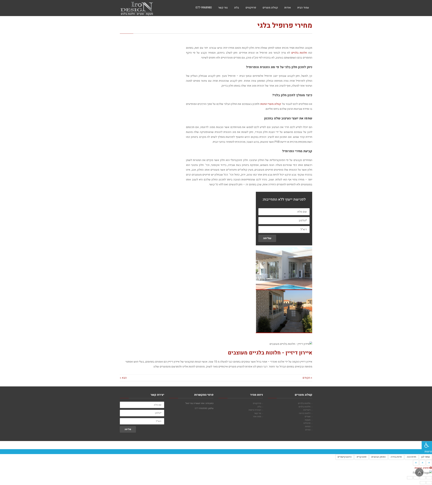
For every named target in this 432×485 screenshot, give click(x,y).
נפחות (307, 426)
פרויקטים (257, 403)
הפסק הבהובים (378, 457)
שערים (307, 416)
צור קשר (257, 413)
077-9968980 (201, 408)
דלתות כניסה (304, 413)
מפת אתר (257, 416)
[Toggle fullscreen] (416, 477)
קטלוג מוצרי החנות (270, 104)
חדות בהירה (396, 457)
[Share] (423, 477)
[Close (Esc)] (429, 477)
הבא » (123, 378)
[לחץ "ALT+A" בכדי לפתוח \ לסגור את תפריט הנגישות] (427, 445)
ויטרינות (306, 409)
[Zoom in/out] (410, 477)
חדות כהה (411, 457)
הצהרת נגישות (255, 409)
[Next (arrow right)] (423, 482)
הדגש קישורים (345, 457)
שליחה (267, 238)
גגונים (307, 429)
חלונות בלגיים (299, 53)
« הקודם (307, 378)
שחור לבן (425, 457)
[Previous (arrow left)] (429, 482)
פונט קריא (361, 457)
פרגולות (306, 423)
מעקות (307, 419)
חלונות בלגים (304, 406)
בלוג (259, 406)
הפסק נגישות (422, 468)
